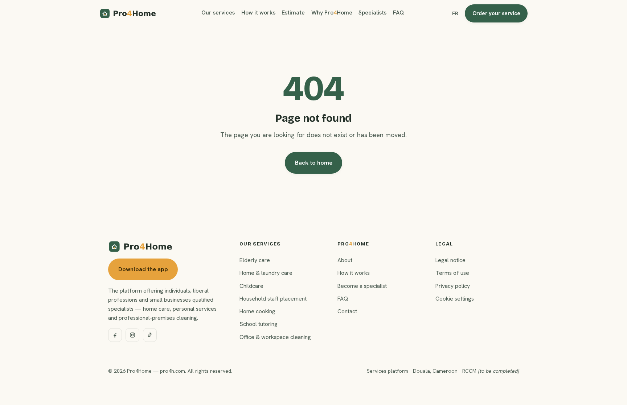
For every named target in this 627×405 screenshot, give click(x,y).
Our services (218, 12)
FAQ (398, 12)
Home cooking (257, 311)
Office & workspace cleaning (275, 337)
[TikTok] (150, 335)
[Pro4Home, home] (128, 13)
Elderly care (254, 260)
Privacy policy (452, 286)
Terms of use (452, 273)
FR (455, 13)
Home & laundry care (265, 273)
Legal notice (450, 260)
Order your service (496, 13)
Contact (347, 311)
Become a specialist (362, 286)
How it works (258, 12)
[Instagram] (132, 335)
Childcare (251, 286)
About (344, 260)
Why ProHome (331, 12)
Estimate (293, 12)
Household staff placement (273, 298)
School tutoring (258, 324)
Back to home (313, 162)
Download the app (143, 269)
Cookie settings (454, 298)
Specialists (372, 12)
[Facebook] (115, 335)
